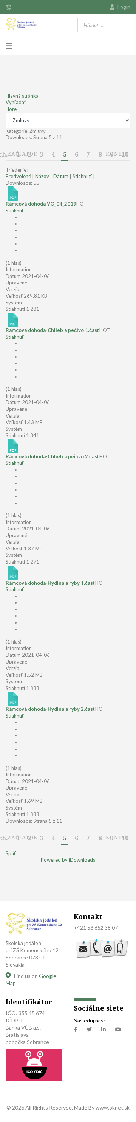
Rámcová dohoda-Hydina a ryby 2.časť (50, 709)
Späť (11, 853)
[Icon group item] (75, 1029)
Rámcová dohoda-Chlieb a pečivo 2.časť (52, 456)
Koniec (117, 153)
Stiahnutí (82, 176)
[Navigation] (9, 45)
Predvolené (18, 176)
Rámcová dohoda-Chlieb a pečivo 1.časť (52, 330)
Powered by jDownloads (68, 860)
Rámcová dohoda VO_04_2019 (41, 204)
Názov (42, 176)
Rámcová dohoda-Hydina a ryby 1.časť (50, 583)
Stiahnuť (15, 210)
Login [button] (123, 7)
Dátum (60, 176)
